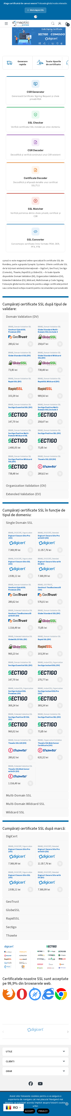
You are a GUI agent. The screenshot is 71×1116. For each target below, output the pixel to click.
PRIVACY (43, 1111)
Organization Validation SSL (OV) (20, 534)
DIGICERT (17, 533)
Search (53, 23)
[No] (67, 1104)
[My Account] (60, 24)
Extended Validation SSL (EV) (48, 534)
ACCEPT (29, 1111)
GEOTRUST (48, 584)
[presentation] (68, 1031)
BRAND (10, 326)
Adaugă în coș (29, 344)
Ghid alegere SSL (37, 10)
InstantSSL (48, 662)
